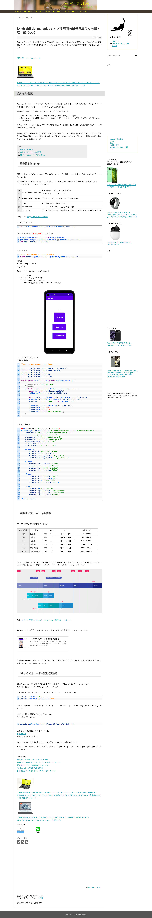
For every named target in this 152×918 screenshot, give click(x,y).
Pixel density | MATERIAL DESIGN (30, 768)
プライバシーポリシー (71, 11)
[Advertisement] (59, 866)
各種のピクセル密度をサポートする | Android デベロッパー (39, 762)
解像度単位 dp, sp (26, 149)
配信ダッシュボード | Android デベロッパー (33, 765)
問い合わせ (83, 11)
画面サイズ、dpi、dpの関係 (30, 152)
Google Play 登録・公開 (119, 147)
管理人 (59, 11)
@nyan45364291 (94, 887)
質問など (115, 41)
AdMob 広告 (114, 145)
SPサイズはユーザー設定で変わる (32, 155)
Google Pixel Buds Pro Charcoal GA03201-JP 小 (119, 243)
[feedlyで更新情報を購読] (22, 842)
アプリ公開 (46, 11)
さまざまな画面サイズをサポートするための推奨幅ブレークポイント (46, 620)
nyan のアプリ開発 (76, 3)
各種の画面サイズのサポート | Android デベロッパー (36, 771)
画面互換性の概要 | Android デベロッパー (32, 759)
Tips (54, 11)
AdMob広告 (37, 11)
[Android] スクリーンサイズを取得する (44, 639)
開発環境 (18, 11)
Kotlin (30, 11)
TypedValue (21, 734)
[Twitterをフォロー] (18, 842)
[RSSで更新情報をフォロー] (26, 842)
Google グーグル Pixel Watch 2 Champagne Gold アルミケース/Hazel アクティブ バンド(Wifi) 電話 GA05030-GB (122, 215)
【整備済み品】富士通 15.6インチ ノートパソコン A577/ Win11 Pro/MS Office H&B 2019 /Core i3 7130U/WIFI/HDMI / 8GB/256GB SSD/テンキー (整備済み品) (53, 819)
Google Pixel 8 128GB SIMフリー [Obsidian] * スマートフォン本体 (119, 344)
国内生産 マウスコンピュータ (28, 58)
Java (24, 11)
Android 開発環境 (116, 139)
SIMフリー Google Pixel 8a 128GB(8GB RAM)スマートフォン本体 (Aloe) (121, 186)
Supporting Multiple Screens (37, 217)
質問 (41, 898)
